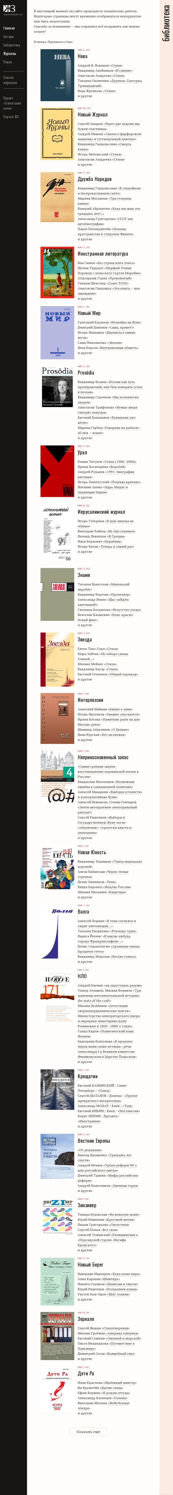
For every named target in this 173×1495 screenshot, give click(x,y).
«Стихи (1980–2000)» (120, 461)
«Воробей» (117, 466)
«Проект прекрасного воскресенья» (108, 1098)
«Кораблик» (112, 541)
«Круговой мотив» (120, 1219)
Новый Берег (9, 262)
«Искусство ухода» (126, 609)
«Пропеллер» (120, 594)
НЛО (7, 237)
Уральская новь (12, 525)
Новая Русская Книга (10, 428)
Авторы (8, 36)
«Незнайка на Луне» (125, 322)
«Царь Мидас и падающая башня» (103, 489)
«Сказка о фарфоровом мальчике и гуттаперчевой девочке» (109, 136)
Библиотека (11, 45)
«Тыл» (128, 1105)
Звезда (9, 136)
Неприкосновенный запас (20, 226)
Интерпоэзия (14, 198)
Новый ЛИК (13, 442)
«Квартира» (116, 892)
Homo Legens (9, 332)
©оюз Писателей (12, 318)
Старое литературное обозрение (15, 500)
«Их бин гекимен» (121, 531)
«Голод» (104, 1090)
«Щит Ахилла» (118, 1294)
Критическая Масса (14, 404)
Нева (7, 215)
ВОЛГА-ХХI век (13, 354)
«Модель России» (117, 887)
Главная (9, 28)
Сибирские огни (12, 476)
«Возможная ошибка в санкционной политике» (106, 784)
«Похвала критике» (125, 482)
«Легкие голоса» (123, 956)
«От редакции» (90, 1150)
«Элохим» (115, 342)
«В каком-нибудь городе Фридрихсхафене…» (104, 938)
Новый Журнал (9, 276)
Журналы (9, 53)
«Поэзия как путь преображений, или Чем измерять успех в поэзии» (110, 386)
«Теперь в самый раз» (116, 546)
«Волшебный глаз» (120, 1353)
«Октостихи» (119, 1224)
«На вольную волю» (124, 1214)
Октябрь (10, 451)
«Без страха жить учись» (115, 262)
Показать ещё (88, 1431)
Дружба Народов (11, 125)
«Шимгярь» (110, 1279)
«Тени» (110, 881)
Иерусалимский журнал (17, 173)
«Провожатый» (120, 278)
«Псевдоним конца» (121, 1289)
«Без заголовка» (113, 734)
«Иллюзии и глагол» (122, 1284)
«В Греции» (116, 536)
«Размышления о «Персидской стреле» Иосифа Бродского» (108, 1239)
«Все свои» (109, 1229)
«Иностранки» (89, 1121)
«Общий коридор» (123, 674)
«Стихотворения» (116, 1328)
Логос (8, 415)
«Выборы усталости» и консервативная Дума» (110, 794)
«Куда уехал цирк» (126, 1273)
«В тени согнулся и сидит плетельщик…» (107, 923)
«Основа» (120, 1398)
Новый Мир (13, 287)
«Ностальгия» (129, 1111)
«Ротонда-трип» (123, 931)
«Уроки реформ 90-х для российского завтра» (107, 1168)
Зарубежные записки (13, 381)
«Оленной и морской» (123, 1338)
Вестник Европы (10, 94)
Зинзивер (11, 153)
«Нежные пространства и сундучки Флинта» (106, 231)
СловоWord (12, 487)
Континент (12, 393)
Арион (9, 343)
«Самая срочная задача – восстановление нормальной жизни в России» (108, 771)
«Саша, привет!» (121, 327)
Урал (7, 295)
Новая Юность (10, 248)
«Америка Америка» (122, 1333)
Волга (8, 105)
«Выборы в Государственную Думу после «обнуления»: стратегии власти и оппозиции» (104, 825)
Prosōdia (10, 82)
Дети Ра (10, 113)
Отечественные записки (16, 462)
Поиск (7, 61)
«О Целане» (120, 729)
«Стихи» (116, 65)
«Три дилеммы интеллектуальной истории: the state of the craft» (109, 995)
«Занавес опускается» (122, 714)
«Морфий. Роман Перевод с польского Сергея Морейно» (109, 270)
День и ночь (9, 368)
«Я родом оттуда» (115, 1392)
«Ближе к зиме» (120, 709)
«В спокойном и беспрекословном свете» (109, 191)
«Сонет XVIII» (118, 283)
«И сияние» (123, 70)
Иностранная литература (14, 187)
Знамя (8, 162)
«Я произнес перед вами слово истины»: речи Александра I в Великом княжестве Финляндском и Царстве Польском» (107, 1049)
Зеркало (10, 144)
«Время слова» (111, 1387)
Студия (9, 514)
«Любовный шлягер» (120, 1382)
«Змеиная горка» (125, 1185)
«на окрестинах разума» (123, 985)
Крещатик (12, 206)
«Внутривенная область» (119, 347)
